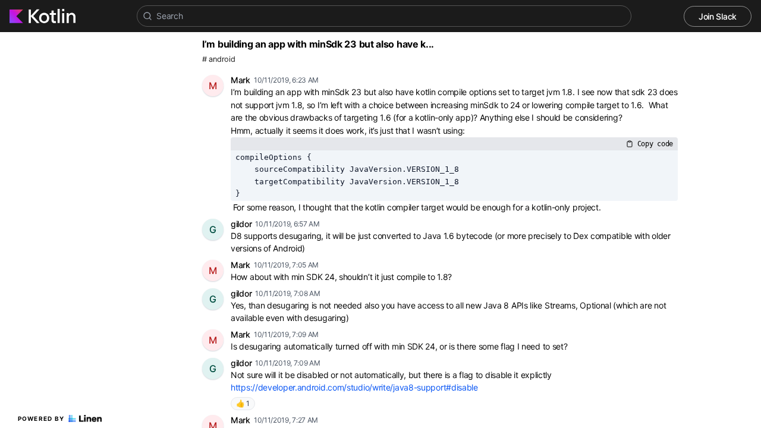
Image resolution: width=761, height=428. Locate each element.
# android (218, 59)
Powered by (41, 418)
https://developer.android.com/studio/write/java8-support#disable (354, 387)
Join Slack (718, 16)
